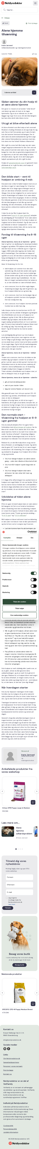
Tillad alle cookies (19, 602)
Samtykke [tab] (7, 538)
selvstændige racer (9, 168)
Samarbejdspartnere (11, 1062)
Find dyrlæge (8, 1070)
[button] (16, 849)
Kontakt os (7, 1074)
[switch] (34, 579)
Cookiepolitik (8, 1126)
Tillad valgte (19, 608)
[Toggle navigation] (35, 3)
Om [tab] (32, 538)
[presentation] (2, 791)
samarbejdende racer (17, 163)
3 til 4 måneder (20, 516)
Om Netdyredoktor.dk (11, 1058)
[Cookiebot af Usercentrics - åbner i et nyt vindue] (28, 532)
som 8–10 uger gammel (20, 215)
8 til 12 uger (6, 516)
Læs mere (11, 904)
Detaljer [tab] (19, 538)
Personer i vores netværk (12, 1066)
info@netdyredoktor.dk (12, 1040)
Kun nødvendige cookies (19, 615)
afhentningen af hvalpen (23, 427)
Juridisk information (10, 1132)
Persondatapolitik (10, 1129)
